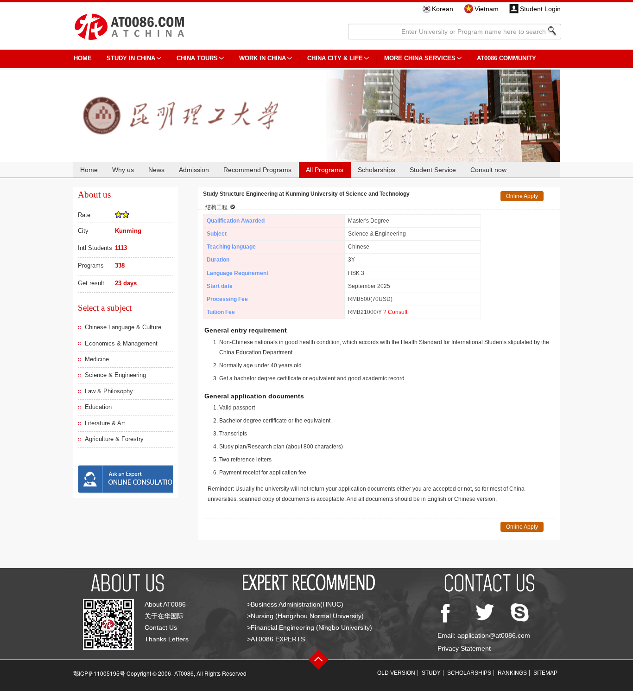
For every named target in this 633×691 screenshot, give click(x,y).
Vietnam (487, 9)
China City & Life (335, 58)
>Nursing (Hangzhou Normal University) (305, 616)
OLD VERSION (396, 673)
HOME (83, 58)
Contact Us (161, 627)
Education (98, 406)
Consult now (488, 169)
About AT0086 (165, 604)
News (156, 169)
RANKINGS (512, 673)
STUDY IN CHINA (131, 58)
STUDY (431, 673)
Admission (194, 169)
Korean (442, 9)
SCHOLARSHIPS (469, 673)
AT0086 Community (506, 58)
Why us (123, 169)
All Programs (324, 169)
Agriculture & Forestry (114, 438)
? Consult (395, 312)
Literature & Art (105, 423)
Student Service (433, 169)
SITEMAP (545, 673)
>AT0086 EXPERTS (276, 639)
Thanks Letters (167, 639)
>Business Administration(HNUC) (295, 604)
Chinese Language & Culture (123, 327)
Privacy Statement (464, 648)
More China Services (420, 58)
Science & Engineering (115, 374)
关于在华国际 (164, 616)
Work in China (262, 58)
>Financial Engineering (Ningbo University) (309, 627)
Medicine (97, 359)
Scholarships (376, 169)
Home (89, 169)
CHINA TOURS (197, 58)
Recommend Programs (257, 169)
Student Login (540, 9)
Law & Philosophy (109, 391)
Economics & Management (121, 343)
